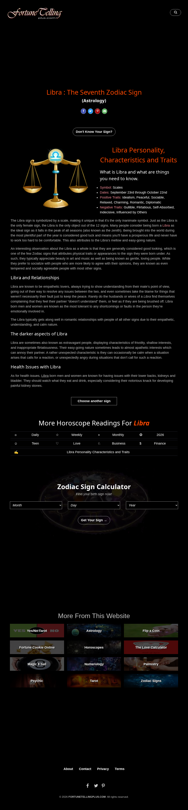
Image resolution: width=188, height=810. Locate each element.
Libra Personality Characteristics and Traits (72, 452)
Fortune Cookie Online (37, 647)
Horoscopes (94, 647)
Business (111, 443)
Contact (85, 769)
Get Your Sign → (94, 520)
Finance (153, 443)
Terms (119, 769)
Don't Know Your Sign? (94, 132)
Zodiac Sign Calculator (94, 486)
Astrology (94, 630)
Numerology (94, 664)
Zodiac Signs (151, 680)
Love (68, 443)
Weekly (69, 435)
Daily (26, 435)
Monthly (111, 435)
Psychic (37, 680)
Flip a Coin (151, 630)
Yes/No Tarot (37, 630)
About (68, 769)
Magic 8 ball (37, 664)
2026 (152, 435)
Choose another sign (94, 401)
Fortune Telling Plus (35, 13)
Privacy (103, 769)
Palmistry (151, 664)
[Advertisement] (94, 50)
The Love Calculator (151, 647)
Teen (26, 443)
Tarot (94, 680)
